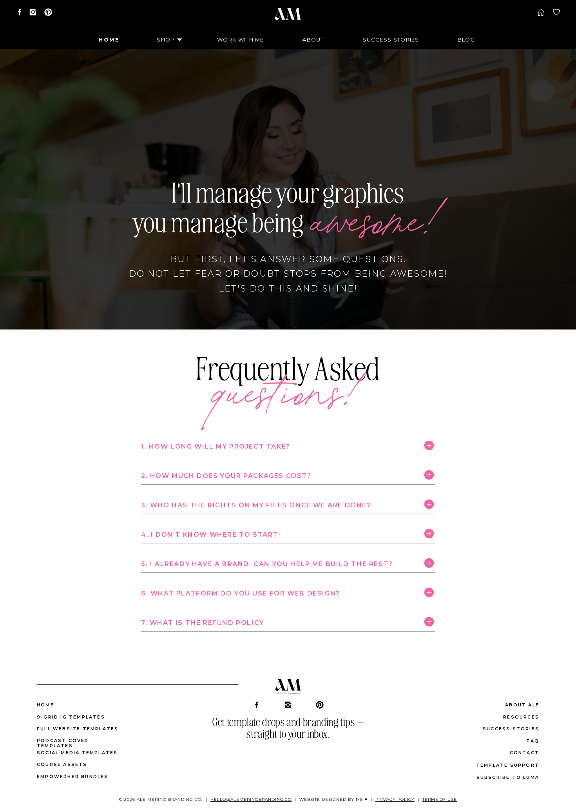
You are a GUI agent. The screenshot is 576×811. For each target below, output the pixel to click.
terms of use (439, 799)
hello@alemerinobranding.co (251, 799)
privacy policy (395, 799)
